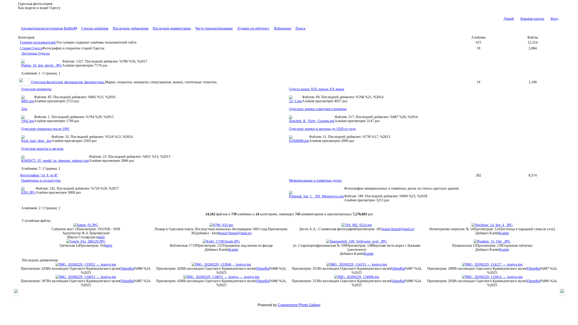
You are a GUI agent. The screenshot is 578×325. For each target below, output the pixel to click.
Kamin (504, 233)
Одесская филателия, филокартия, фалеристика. (68, 82)
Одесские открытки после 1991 (45, 129)
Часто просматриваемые (214, 28)
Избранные (282, 28)
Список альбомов (94, 28)
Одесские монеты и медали (42, 149)
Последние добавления (130, 28)
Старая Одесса (31, 48)
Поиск (300, 28)
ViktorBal (127, 268)
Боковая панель (532, 19)
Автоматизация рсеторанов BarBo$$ (49, 28)
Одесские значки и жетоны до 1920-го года (322, 129)
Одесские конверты (36, 89)
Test (24, 109)
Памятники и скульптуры (41, 180)
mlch (101, 237)
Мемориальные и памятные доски (315, 180)
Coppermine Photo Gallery (299, 305)
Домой (508, 19)
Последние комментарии (172, 28)
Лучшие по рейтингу (253, 28)
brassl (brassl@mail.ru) (235, 233)
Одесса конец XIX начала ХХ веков (316, 89)
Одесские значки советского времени (318, 109)
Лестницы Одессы (35, 53)
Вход (554, 19)
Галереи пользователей (38, 42)
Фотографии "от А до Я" (39, 175)
